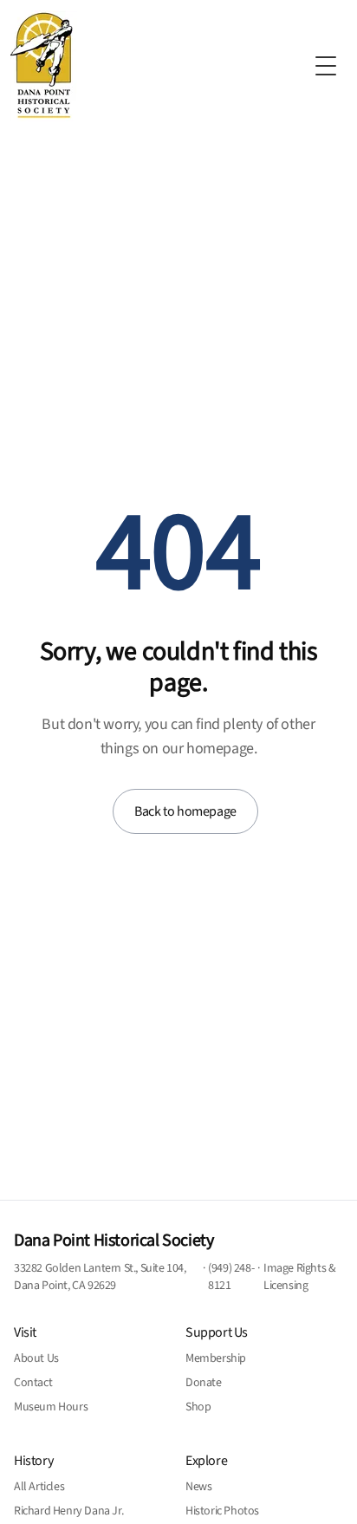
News (198, 1486)
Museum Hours (51, 1407)
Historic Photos (222, 1511)
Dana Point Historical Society (113, 1240)
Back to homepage (185, 811)
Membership (215, 1358)
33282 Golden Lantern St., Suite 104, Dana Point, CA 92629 (100, 1277)
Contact (33, 1382)
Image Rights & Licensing (299, 1277)
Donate (203, 1382)
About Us (36, 1358)
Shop (198, 1407)
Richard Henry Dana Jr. (68, 1511)
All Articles (39, 1486)
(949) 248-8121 (231, 1277)
